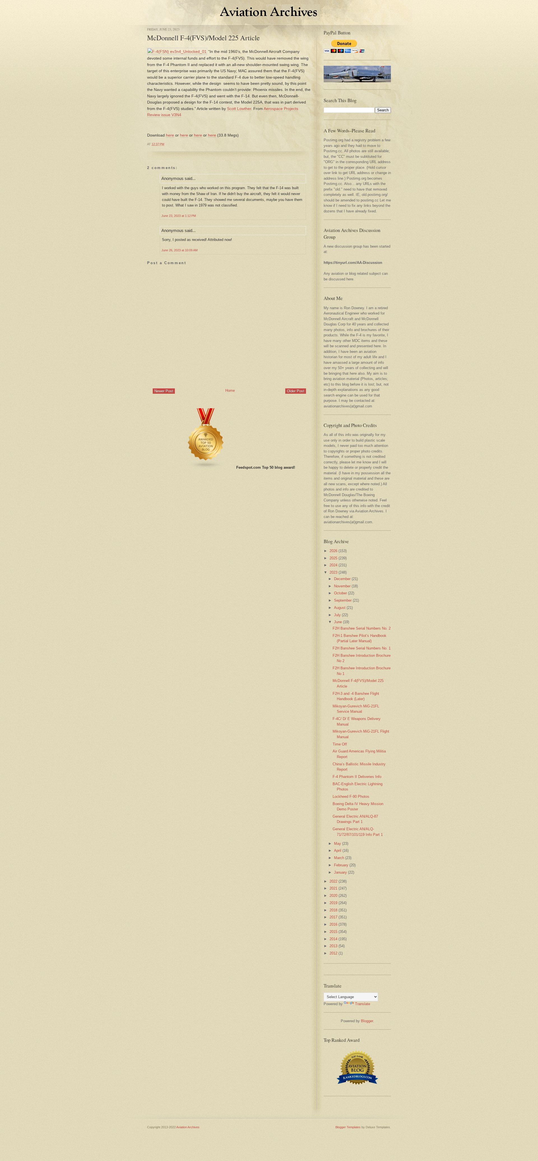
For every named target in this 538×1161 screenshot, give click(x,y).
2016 (333, 924)
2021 (333, 888)
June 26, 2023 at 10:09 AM (179, 250)
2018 (333, 910)
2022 (333, 881)
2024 (333, 565)
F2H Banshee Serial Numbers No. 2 (362, 628)
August (339, 608)
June (338, 622)
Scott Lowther (239, 108)
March (339, 858)
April (337, 850)
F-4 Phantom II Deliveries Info (357, 777)
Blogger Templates (348, 1127)
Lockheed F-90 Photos (351, 796)
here (170, 135)
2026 (333, 551)
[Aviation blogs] (206, 467)
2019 (333, 903)
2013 (333, 946)
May (337, 843)
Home (230, 390)
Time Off (340, 744)
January (340, 872)
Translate (362, 1004)
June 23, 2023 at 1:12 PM (178, 215)
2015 (333, 932)
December (342, 579)
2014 (333, 939)
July (337, 615)
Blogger (367, 1021)
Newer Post (163, 391)
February (341, 865)
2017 (333, 917)
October (340, 593)
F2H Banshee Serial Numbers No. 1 (362, 648)
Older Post (295, 391)
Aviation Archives (188, 1127)
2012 (333, 953)
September (343, 600)
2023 (333, 572)
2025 (333, 558)
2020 (333, 895)
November (342, 586)
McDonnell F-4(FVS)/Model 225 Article (203, 37)
